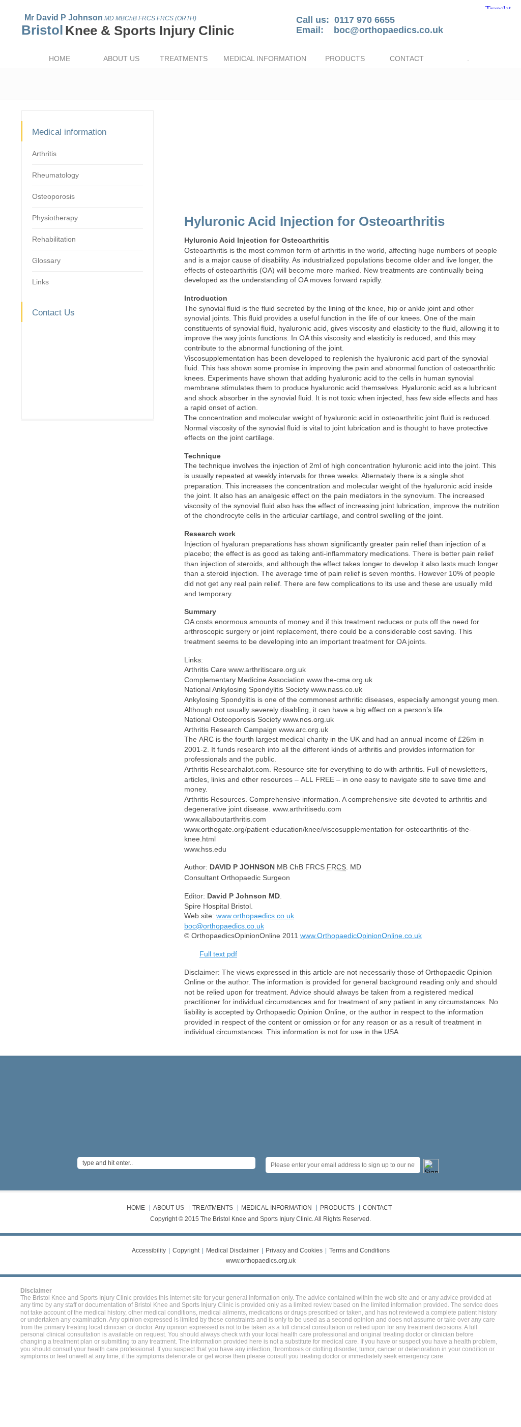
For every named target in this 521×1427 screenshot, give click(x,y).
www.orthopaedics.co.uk (255, 916)
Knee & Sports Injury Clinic (149, 30)
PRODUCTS (345, 58)
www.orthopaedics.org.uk (261, 1260)
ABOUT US (121, 58)
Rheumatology (55, 175)
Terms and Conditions (359, 1250)
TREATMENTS (184, 58)
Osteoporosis (53, 196)
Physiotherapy (55, 218)
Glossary (46, 260)
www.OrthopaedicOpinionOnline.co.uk (361, 935)
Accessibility (149, 1250)
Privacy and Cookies (294, 1250)
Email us (62, 387)
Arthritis (44, 154)
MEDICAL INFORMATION (264, 58)
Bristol (42, 30)
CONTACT (407, 58)
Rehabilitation (54, 239)
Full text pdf (218, 954)
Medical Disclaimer (232, 1250)
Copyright (185, 1250)
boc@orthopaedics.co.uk (388, 30)
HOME (59, 58)
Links (40, 282)
